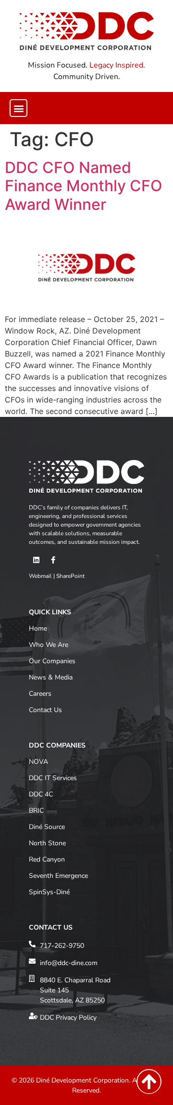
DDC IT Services (53, 778)
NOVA (38, 761)
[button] (18, 108)
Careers (40, 693)
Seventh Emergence (58, 875)
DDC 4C (41, 794)
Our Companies (52, 661)
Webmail (40, 576)
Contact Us (45, 709)
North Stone (47, 843)
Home (38, 628)
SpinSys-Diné (49, 892)
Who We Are (48, 644)
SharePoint (70, 576)
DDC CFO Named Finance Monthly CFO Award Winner (83, 186)
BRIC (36, 810)
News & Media (51, 677)
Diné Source (47, 826)
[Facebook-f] (53, 559)
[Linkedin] (36, 559)
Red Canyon (47, 859)
